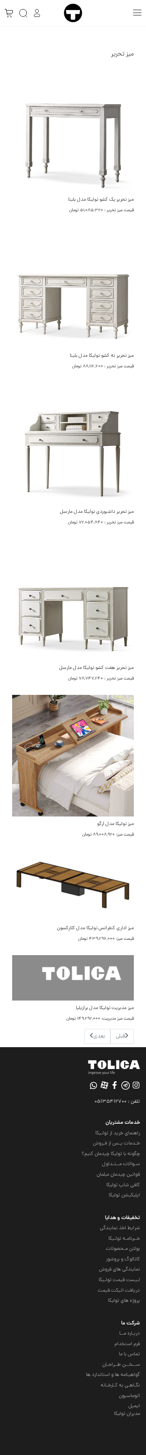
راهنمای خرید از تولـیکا (117, 1133)
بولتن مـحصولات (123, 1249)
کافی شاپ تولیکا (123, 1185)
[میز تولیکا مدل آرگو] (73, 756)
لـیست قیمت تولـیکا (119, 1280)
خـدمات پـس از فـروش (116, 1143)
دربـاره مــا (129, 1333)
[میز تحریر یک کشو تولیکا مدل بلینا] (73, 132)
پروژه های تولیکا (124, 1301)
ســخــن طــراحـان (121, 1365)
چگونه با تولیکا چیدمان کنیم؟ (111, 1154)
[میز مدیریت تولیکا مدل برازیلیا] (73, 978)
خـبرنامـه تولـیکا (124, 1239)
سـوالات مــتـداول (121, 1164)
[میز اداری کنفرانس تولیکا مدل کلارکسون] (73, 886)
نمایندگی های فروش (119, 1269)
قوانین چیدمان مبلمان (118, 1175)
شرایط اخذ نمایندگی (120, 1228)
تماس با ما (129, 1354)
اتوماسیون (129, 1396)
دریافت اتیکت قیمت (119, 1290)
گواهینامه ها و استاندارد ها (113, 1375)
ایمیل (134, 1406)
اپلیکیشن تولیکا (124, 1195)
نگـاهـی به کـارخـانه (120, 1385)
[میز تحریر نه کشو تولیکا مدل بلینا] (73, 288)
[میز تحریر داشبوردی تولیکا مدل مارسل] (73, 444)
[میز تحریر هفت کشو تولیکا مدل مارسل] (73, 600)
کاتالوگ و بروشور (123, 1259)
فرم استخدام (127, 1344)
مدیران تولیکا (127, 1414)
